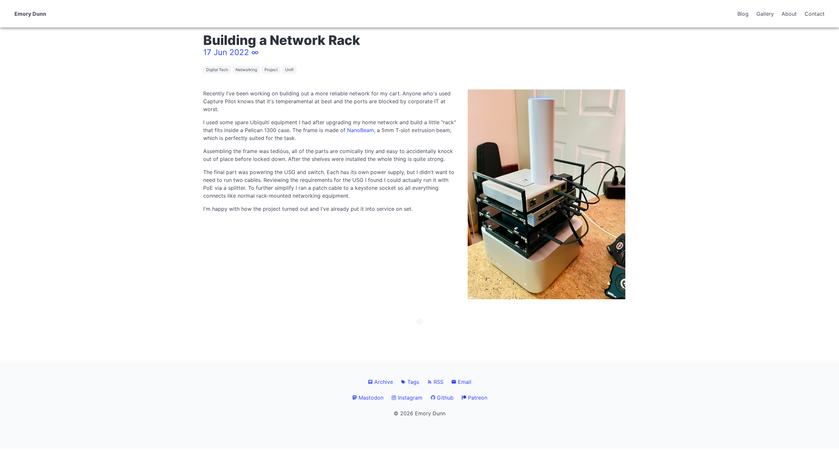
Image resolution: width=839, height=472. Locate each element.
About (789, 13)
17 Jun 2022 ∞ (231, 52)
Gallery (765, 13)
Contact (815, 13)
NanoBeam (360, 130)
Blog (743, 13)
